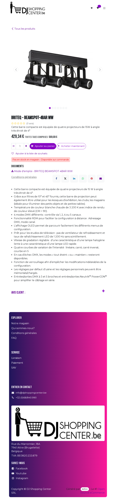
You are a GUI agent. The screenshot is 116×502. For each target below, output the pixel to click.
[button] (16, 69)
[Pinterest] (91, 178)
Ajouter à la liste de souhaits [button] (31, 153)
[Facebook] (56, 178)
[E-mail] (100, 178)
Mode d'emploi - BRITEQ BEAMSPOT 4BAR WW (43, 171)
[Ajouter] (26, 146)
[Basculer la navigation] (104, 8)
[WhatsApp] (83, 178)
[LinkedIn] (74, 178)
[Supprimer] (13, 146)
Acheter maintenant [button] (73, 146)
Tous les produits (24, 28)
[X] (65, 178)
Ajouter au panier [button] (44, 146)
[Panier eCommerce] (91, 8)
